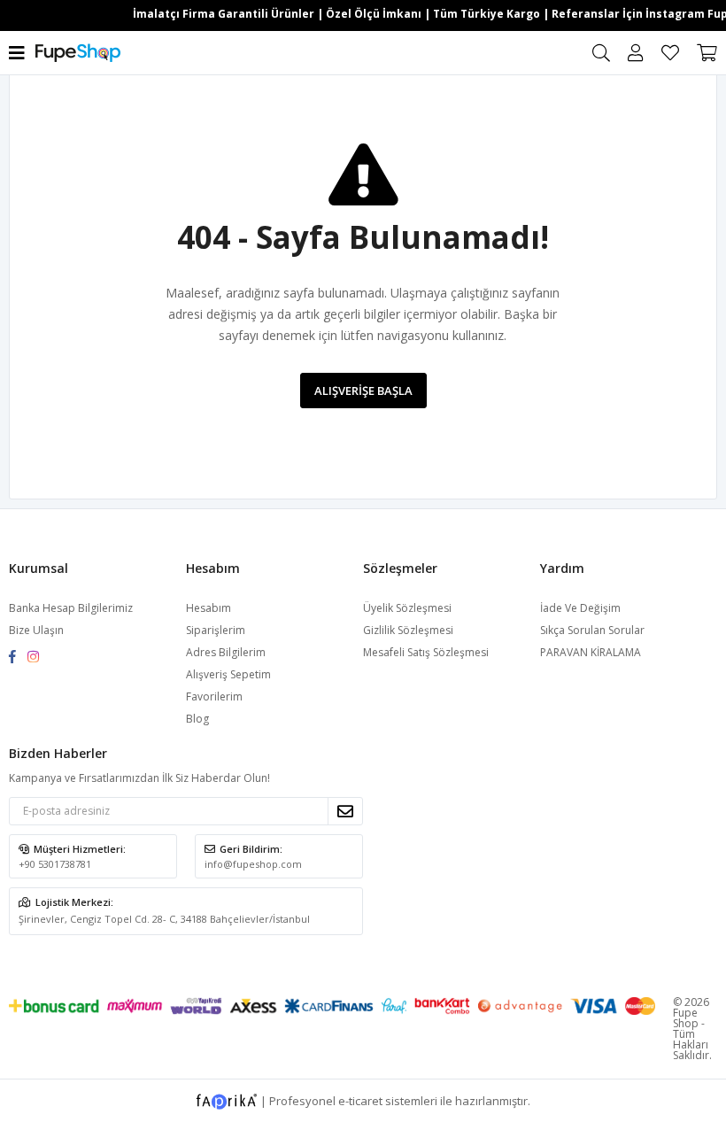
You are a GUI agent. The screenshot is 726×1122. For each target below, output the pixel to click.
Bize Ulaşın (36, 630)
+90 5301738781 (55, 864)
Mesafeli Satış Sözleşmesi (426, 652)
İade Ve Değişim (580, 607)
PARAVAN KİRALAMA (590, 652)
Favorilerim (670, 53)
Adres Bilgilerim (226, 652)
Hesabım (208, 607)
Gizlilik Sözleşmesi (408, 630)
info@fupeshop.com (253, 864)
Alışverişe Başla (363, 391)
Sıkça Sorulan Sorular (592, 630)
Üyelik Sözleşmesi (407, 607)
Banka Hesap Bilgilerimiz (71, 607)
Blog (197, 718)
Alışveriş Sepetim (228, 674)
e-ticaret (360, 1100)
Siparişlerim (215, 630)
